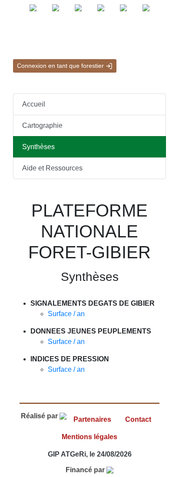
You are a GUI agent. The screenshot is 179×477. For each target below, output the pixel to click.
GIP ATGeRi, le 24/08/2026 (90, 454)
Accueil (33, 104)
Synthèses (38, 146)
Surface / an (66, 313)
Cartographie (42, 125)
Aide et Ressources (52, 168)
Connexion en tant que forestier (61, 65)
